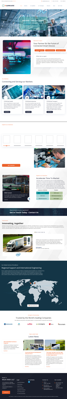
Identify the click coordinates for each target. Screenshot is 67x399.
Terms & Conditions (20, 382)
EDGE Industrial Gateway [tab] (56, 195)
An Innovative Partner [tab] (50, 50)
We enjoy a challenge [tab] (61, 50)
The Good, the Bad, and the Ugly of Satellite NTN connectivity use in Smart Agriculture (54, 354)
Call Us (45, 382)
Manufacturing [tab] (50, 144)
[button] (35, 232)
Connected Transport (52, 101)
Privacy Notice (19, 384)
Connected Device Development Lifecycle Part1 (33, 353)
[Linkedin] (29, 382)
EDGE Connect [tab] (42, 192)
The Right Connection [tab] (39, 50)
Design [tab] (6, 144)
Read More (7, 111)
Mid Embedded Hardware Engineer (10, 342)
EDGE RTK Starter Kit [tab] (43, 198)
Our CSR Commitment (21, 393)
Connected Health (8, 101)
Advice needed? (47, 388)
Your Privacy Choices (21, 391)
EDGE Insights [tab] (56, 198)
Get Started (11, 165)
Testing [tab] (17, 144)
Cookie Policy (19, 386)
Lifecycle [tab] (60, 144)
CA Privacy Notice (20, 387)
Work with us (46, 385)
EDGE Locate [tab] (56, 192)
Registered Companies (21, 389)
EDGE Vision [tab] (42, 195)
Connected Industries (30, 101)
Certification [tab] (38, 144)
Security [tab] (28, 144)
